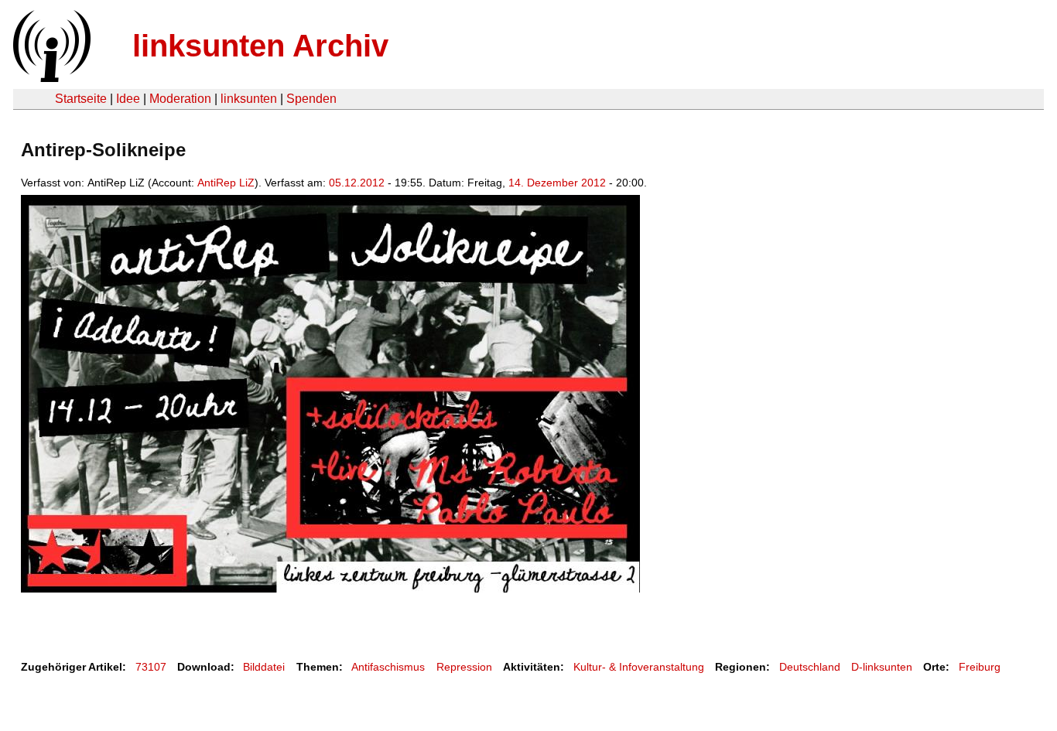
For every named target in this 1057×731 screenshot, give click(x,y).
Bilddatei (264, 667)
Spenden (311, 98)
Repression (464, 667)
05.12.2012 (357, 182)
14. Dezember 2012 (557, 182)
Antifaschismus (388, 667)
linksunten (249, 98)
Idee (128, 98)
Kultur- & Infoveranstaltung (638, 667)
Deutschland (809, 667)
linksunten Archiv (260, 46)
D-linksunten (881, 667)
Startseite (81, 98)
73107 (150, 667)
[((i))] (50, 77)
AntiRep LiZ (226, 182)
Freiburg (980, 667)
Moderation (180, 98)
